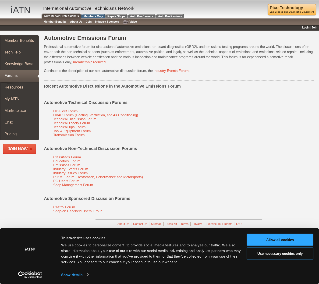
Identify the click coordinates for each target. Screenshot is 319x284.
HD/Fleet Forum (65, 111)
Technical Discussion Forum (74, 119)
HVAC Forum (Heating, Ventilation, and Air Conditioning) (95, 115)
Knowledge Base (18, 64)
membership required (89, 62)
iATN (20, 9)
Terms (184, 224)
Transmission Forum (69, 135)
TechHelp (12, 52)
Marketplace (15, 110)
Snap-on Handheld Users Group (77, 211)
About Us (123, 224)
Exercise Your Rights (219, 224)
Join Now (18, 149)
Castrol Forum (64, 207)
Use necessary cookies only (280, 253)
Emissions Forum (66, 165)
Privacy (197, 224)
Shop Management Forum (73, 185)
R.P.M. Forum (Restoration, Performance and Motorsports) (98, 177)
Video (133, 21)
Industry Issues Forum (70, 173)
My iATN (11, 99)
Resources (13, 87)
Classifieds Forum (67, 157)
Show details (71, 275)
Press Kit (171, 224)
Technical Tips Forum (69, 127)
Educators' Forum (67, 161)
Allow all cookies (280, 240)
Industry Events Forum (171, 71)
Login (305, 27)
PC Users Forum (66, 181)
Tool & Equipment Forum (72, 131)
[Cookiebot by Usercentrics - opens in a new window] (30, 274)
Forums (11, 75)
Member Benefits (19, 40)
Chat (8, 122)
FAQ (238, 224)
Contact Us (140, 224)
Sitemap (156, 224)
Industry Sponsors (107, 21)
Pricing (10, 134)
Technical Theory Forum (71, 123)
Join (89, 21)
